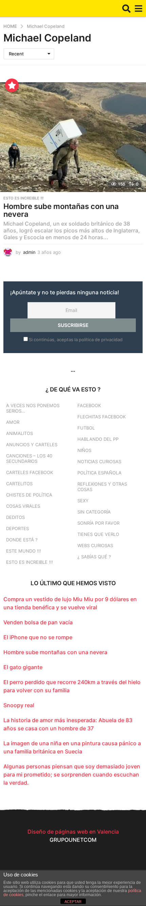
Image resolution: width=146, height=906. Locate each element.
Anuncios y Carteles (31, 444)
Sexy (83, 500)
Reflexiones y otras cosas (102, 486)
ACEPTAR (73, 902)
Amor (12, 422)
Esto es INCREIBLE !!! (23, 198)
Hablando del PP (97, 439)
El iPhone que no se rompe (37, 637)
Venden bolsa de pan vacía (38, 622)
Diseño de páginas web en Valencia (73, 831)
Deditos (15, 517)
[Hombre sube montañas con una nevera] (73, 137)
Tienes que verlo (98, 534)
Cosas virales (23, 506)
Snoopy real (18, 705)
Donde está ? (22, 539)
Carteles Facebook (29, 472)
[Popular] (12, 85)
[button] (126, 8)
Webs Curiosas (95, 545)
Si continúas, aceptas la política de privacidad (75, 339)
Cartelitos (19, 483)
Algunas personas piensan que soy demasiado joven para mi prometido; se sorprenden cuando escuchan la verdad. (71, 774)
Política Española (99, 472)
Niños (84, 450)
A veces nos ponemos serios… (32, 408)
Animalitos (19, 433)
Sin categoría (94, 512)
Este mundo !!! (23, 551)
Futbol (86, 428)
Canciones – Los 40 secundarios (29, 458)
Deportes (17, 528)
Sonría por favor (98, 523)
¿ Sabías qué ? (94, 556)
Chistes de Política (29, 495)
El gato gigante (22, 667)
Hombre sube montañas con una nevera (61, 210)
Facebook (89, 405)
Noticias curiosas (99, 461)
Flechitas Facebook (101, 416)
